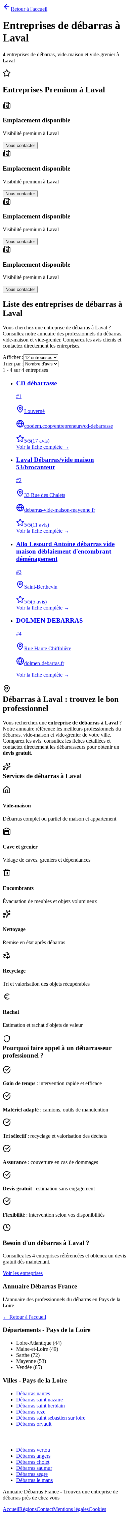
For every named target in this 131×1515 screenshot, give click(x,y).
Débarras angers (33, 1456)
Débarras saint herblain (40, 1405)
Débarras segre (32, 1474)
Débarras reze (30, 1412)
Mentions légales (71, 1509)
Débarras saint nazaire (39, 1399)
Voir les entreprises (23, 1273)
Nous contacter (20, 145)
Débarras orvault (33, 1424)
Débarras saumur (34, 1468)
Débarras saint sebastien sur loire (50, 1418)
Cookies (97, 1509)
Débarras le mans (34, 1480)
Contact (45, 1509)
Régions (28, 1509)
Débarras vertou (33, 1450)
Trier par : (13, 363)
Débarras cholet (32, 1462)
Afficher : (13, 357)
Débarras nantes (33, 1393)
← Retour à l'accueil (24, 1317)
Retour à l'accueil (29, 9)
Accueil (11, 1509)
